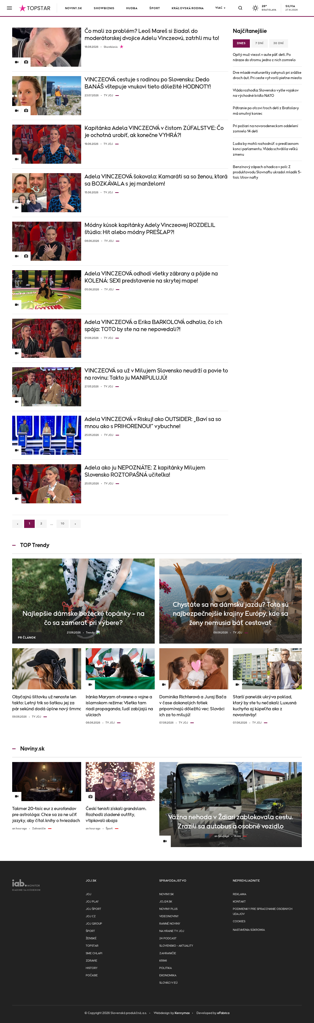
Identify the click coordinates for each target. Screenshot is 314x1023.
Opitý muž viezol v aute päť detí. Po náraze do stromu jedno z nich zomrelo (264, 57)
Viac (219, 7)
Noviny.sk (73, 8)
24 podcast (168, 938)
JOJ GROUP (94, 923)
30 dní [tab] (278, 43)
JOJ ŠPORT (93, 909)
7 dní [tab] (259, 43)
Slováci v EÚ (168, 982)
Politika (165, 968)
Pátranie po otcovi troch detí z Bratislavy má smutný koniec (266, 110)
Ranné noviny (169, 923)
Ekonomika (167, 975)
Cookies (239, 921)
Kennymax (182, 1013)
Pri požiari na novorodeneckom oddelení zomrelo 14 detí (265, 128)
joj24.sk (165, 901)
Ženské (91, 938)
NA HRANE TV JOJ (171, 931)
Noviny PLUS (168, 909)
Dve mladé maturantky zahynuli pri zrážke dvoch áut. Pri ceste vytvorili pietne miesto (267, 75)
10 (63, 523)
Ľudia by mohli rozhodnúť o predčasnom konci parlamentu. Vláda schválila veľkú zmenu (266, 149)
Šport (154, 8)
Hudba (131, 8)
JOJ (88, 894)
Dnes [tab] (241, 43)
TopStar (92, 945)
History (91, 968)
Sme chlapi (94, 953)
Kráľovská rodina (188, 8)
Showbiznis (104, 8)
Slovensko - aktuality (176, 945)
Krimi (163, 960)
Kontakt (239, 901)
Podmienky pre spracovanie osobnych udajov (262, 912)
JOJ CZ (91, 916)
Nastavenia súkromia (249, 929)
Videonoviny (169, 916)
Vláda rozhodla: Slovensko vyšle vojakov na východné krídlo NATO (266, 93)
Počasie (92, 975)
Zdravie (91, 960)
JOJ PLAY (92, 901)
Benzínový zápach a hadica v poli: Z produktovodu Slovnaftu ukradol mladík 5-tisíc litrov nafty (267, 172)
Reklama (239, 894)
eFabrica (223, 1013)
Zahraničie (167, 953)
